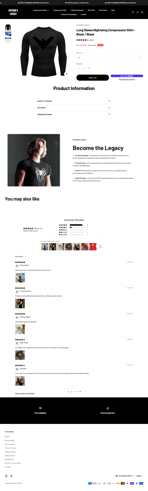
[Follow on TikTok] (11, 476)
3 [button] (74, 392)
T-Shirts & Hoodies (77, 10)
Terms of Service (11, 448)
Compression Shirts (40, 10)
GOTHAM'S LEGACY (83, 25)
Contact (83, 14)
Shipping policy (10, 452)
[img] (20, 262)
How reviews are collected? (25, 393)
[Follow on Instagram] (6, 476)
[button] (81, 40)
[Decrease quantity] (79, 68)
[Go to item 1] (8, 27)
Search (7, 436)
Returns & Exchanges (69, 14)
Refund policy (10, 440)
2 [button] (71, 392)
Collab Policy (9, 459)
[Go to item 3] (8, 40)
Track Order (103, 10)
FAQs (113, 10)
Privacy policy (9, 444)
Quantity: (79, 64)
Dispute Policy (10, 455)
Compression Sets (59, 10)
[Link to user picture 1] (20, 278)
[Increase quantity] (89, 68)
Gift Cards (91, 10)
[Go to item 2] (8, 34)
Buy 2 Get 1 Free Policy (13, 463)
